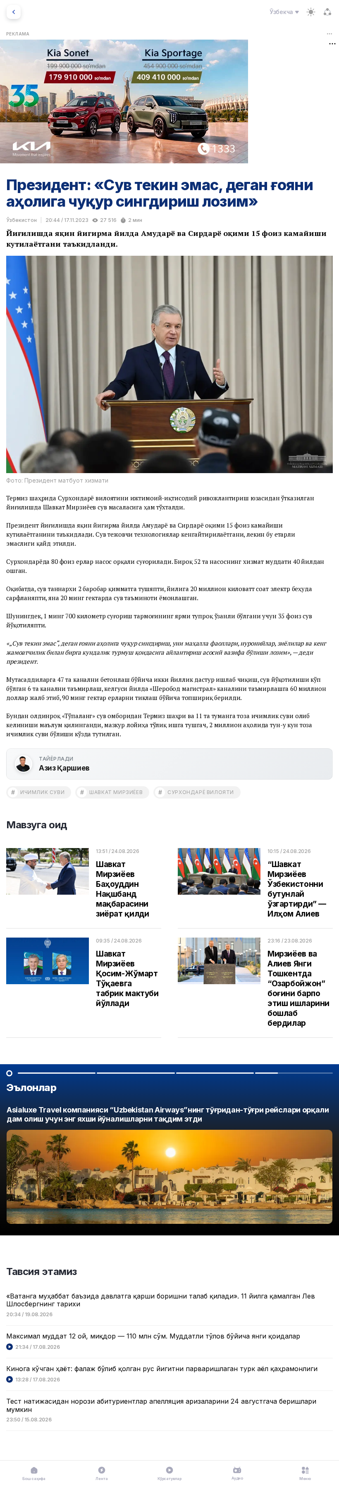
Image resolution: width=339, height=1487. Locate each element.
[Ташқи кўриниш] (311, 12)
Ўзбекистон (21, 220)
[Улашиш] (327, 12)
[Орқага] (14, 12)
